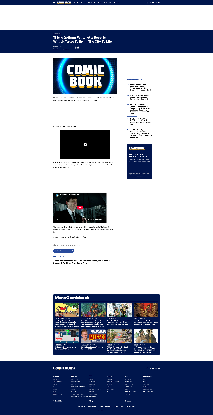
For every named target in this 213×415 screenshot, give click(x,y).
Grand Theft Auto (148, 391)
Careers (108, 406)
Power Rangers (147, 389)
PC (108, 391)
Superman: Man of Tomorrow (79, 396)
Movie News (74, 379)
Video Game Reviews (113, 381)
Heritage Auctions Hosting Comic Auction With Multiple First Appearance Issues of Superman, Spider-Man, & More (67, 323)
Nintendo (109, 384)
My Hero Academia (130, 391)
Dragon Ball (128, 381)
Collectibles (108, 3)
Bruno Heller (56, 245)
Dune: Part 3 (74, 391)
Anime (100, 3)
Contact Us (81, 406)
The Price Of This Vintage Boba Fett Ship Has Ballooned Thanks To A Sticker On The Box (141, 122)
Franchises (147, 376)
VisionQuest (92, 396)
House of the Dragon (95, 389)
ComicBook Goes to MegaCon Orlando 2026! (92, 348)
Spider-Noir (92, 384)
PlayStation (110, 389)
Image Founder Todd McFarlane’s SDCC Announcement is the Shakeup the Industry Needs (140, 87)
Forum (116, 3)
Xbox (108, 386)
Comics (76, 3)
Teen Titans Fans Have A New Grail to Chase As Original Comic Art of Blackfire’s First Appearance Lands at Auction (92, 323)
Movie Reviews (75, 381)
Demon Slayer (129, 384)
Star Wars (146, 384)
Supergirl (73, 384)
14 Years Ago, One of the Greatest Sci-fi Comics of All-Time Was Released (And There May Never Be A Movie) (145, 350)
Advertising (92, 406)
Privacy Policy (140, 176)
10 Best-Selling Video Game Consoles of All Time (65, 348)
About (101, 406)
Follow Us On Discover (63, 251)
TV (89, 3)
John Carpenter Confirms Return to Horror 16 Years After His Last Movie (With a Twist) (146, 323)
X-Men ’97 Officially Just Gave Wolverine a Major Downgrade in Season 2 (139, 97)
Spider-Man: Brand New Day (79, 386)
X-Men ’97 (92, 386)
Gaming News (111, 379)
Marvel (55, 384)
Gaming (94, 3)
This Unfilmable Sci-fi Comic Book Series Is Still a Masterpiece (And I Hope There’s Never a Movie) (118, 350)
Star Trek (146, 386)
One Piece (128, 394)
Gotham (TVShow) (65, 245)
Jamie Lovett (58, 46)
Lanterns (91, 391)
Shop (91, 401)
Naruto (127, 389)
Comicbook (57, 34)
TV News (91, 379)
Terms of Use (139, 174)
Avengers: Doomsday (77, 394)
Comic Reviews (57, 381)
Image (55, 389)
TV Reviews (92, 381)
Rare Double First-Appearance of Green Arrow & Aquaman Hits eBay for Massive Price (119, 323)
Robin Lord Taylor (75, 245)
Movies (83, 3)
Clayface (73, 389)
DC (54, 386)
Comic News (56, 379)
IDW (54, 391)
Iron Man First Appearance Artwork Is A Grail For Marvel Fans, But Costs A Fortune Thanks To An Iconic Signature (141, 133)
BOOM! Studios (57, 394)
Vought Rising (93, 394)
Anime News (128, 379)
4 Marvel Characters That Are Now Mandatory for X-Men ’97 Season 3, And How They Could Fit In (82, 262)
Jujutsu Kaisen (129, 386)
